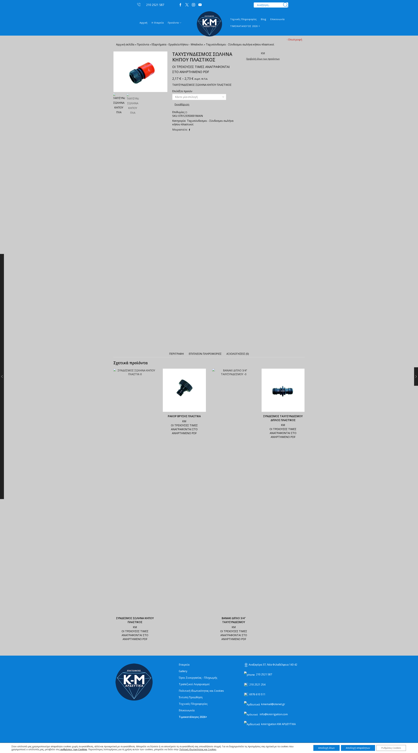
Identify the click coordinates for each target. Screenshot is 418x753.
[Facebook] (180, 5)
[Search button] (285, 5)
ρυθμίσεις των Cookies (73, 749)
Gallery (183, 671)
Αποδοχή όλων (326, 747)
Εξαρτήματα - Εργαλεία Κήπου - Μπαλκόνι (177, 44)
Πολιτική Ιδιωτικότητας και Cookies (201, 691)
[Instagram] (193, 5)
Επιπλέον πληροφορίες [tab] (205, 354)
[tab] (176, 354)
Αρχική (143, 22)
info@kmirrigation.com (274, 714)
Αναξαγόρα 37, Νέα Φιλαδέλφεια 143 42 (273, 664)
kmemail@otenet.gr (273, 704)
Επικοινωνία (277, 19)
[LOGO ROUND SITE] (133, 682)
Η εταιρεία (158, 22)
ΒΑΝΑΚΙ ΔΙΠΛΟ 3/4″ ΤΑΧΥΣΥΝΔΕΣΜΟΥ (234, 620)
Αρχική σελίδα (125, 44)
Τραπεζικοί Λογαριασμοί (194, 684)
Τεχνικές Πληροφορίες (243, 19)
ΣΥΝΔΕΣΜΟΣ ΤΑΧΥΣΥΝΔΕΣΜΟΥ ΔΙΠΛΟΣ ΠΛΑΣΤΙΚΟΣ (283, 418)
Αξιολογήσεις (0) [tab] (237, 354)
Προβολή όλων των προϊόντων (263, 58)
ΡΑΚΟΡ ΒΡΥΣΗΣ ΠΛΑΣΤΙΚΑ (184, 416)
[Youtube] (200, 5)
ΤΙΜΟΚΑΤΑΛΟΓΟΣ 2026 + (245, 26)
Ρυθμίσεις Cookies (391, 747)
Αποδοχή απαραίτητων (358, 747)
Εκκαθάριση (182, 104)
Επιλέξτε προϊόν (182, 91)
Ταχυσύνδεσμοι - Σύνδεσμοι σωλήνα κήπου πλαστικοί (240, 44)
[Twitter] (187, 5)
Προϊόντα (173, 22)
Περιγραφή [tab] (176, 354)
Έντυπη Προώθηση (190, 697)
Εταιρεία (184, 664)
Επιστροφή (295, 39)
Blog (263, 19)
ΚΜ (135, 627)
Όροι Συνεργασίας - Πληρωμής (198, 677)
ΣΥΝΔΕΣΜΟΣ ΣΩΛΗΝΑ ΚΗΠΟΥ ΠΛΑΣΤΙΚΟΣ (135, 620)
